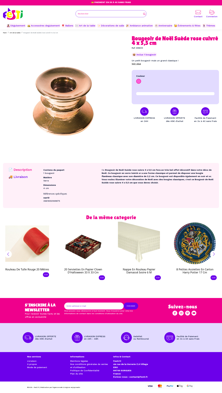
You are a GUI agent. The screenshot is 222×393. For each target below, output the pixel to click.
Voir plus (136, 64)
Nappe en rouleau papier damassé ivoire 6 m (139, 270)
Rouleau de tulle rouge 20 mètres (27, 269)
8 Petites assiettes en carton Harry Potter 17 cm (194, 270)
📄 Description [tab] (20, 170)
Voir (46, 274)
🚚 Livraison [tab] (18, 177)
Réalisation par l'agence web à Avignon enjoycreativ (60, 387)
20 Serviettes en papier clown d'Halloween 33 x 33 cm (83, 270)
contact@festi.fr (138, 377)
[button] (8, 254)
